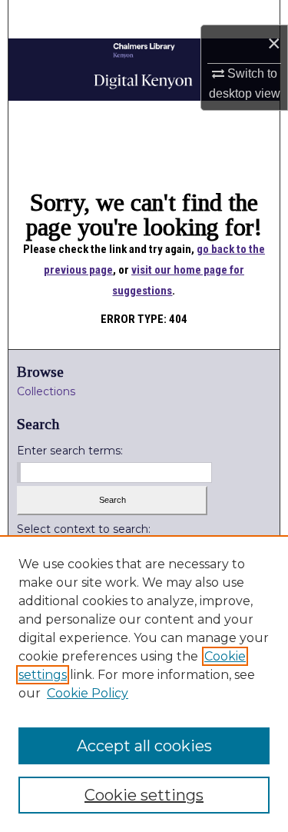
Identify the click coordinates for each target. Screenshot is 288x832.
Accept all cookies (144, 746)
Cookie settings (144, 795)
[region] (144, 683)
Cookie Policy (87, 693)
